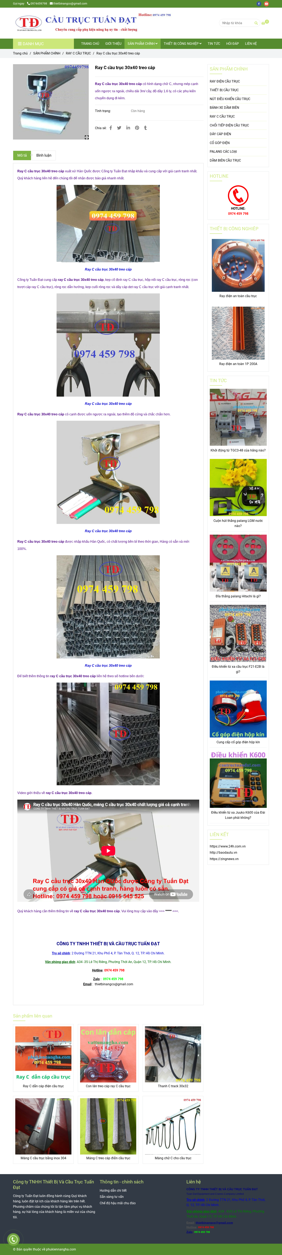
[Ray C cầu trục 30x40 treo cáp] (95, 23)
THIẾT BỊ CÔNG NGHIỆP (181, 44)
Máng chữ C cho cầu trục (173, 1158)
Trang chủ (20, 53)
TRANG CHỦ (90, 44)
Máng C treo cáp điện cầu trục (108, 1158)
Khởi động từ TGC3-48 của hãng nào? (238, 450)
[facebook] (260, 3)
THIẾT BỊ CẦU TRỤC (224, 90)
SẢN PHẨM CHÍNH (141, 44)
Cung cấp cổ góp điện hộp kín (238, 742)
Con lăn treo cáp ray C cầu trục (108, 1086)
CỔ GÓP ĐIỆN (220, 143)
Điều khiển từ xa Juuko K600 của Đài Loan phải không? (238, 815)
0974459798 (39, 3)
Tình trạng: (103, 111)
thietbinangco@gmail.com (70, 3)
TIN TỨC (214, 44)
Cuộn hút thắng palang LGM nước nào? (238, 523)
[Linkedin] (128, 127)
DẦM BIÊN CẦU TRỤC (225, 160)
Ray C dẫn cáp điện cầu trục (43, 1086)
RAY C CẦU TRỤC (78, 53)
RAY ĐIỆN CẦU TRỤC (225, 81)
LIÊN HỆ (251, 44)
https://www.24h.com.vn (228, 846)
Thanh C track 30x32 (173, 1086)
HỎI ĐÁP (232, 44)
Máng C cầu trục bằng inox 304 (43, 1158)
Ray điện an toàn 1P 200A (238, 364)
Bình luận (43, 155)
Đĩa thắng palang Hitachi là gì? (238, 596)
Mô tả (22, 155)
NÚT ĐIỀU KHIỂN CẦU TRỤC (230, 99)
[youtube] (267, 3)
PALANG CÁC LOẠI (223, 152)
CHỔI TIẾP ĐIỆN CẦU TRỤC (229, 125)
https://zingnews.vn (224, 859)
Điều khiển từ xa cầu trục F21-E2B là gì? (238, 669)
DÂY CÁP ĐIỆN (220, 134)
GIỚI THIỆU (113, 44)
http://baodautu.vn (223, 852)
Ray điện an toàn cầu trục (238, 296)
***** (168, 911)
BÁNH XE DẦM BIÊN (224, 108)
